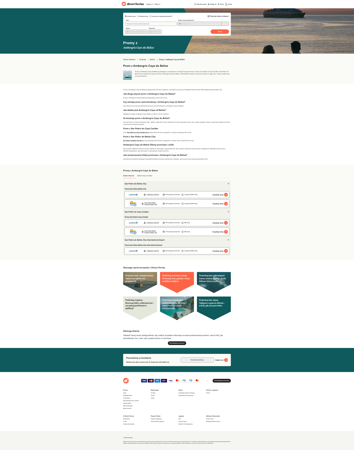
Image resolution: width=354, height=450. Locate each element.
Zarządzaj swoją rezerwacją (186, 393)
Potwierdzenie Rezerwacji (185, 395)
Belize (152, 60)
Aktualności (126, 419)
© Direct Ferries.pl (127, 437)
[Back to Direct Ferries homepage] (133, 4)
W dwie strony (131, 16)
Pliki (179, 419)
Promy (153, 395)
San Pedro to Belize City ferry (133, 140)
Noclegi (153, 393)
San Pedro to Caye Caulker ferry (138, 132)
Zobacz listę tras (128, 176)
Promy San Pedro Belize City (135, 189)
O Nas (125, 421)
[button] (177, 183)
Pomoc (208, 393)
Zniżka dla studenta (128, 424)
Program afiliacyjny (156, 419)
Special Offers (127, 403)
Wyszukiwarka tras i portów (131, 400)
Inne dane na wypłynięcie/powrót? (161, 16)
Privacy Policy (182, 421)
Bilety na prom (127, 408)
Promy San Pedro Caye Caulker (136, 217)
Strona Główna (129, 60)
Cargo (152, 398)
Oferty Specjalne (128, 405)
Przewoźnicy (126, 398)
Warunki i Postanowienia (185, 424)
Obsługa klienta (127, 395)
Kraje (124, 393)
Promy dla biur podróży (157, 421)
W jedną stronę (143, 16)
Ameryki (142, 60)
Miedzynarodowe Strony (213, 421)
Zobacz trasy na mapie (144, 176)
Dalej (220, 32)
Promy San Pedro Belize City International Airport (143, 245)
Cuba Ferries (210, 419)
